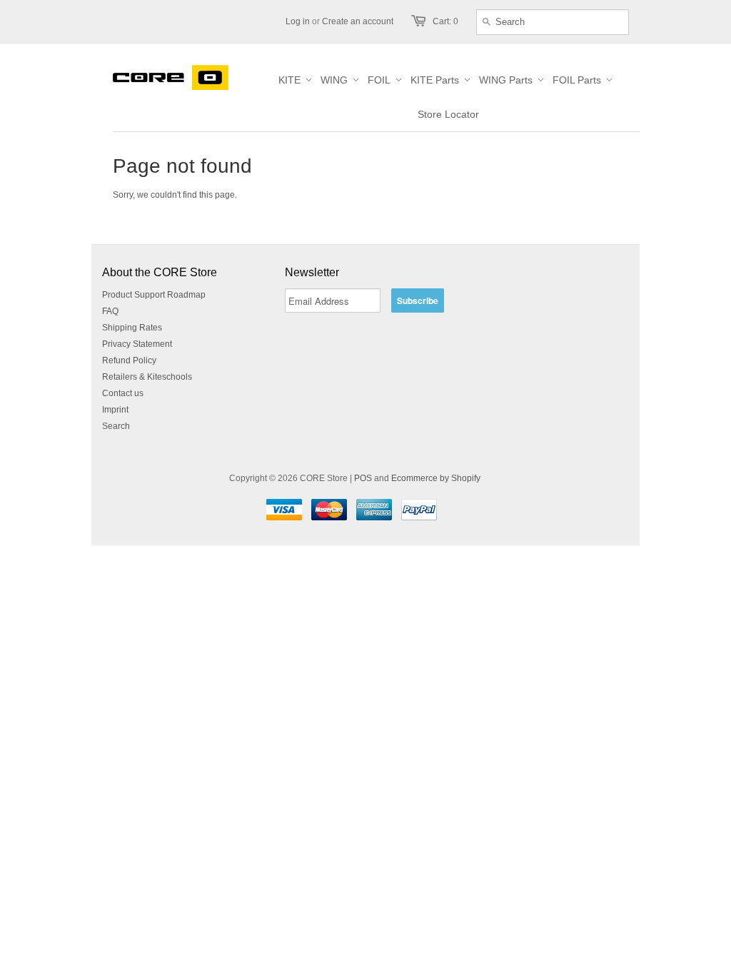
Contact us (122, 393)
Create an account (357, 21)
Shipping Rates (132, 328)
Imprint (115, 410)
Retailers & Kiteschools (147, 377)
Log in (298, 21)
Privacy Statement (137, 344)
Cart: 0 (445, 21)
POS (363, 478)
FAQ (110, 311)
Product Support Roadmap (154, 295)
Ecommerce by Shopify (435, 478)
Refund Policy (129, 360)
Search (116, 426)
